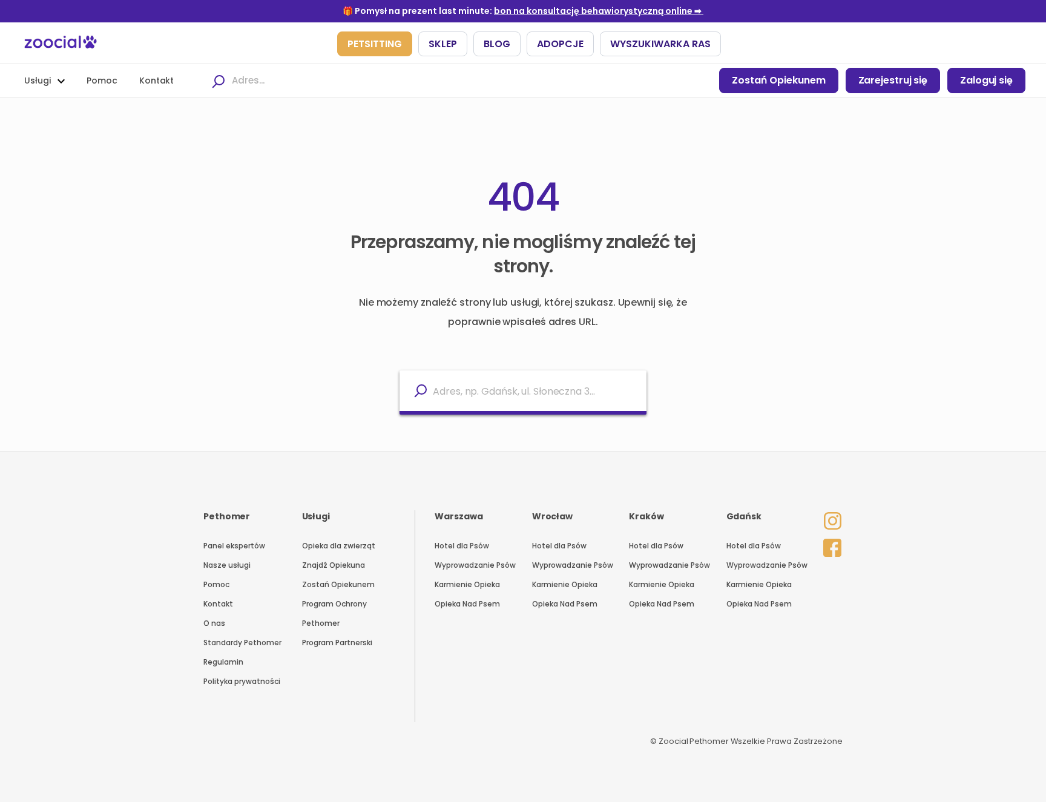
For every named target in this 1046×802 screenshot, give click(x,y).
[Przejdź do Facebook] (829, 545)
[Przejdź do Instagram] (829, 512)
